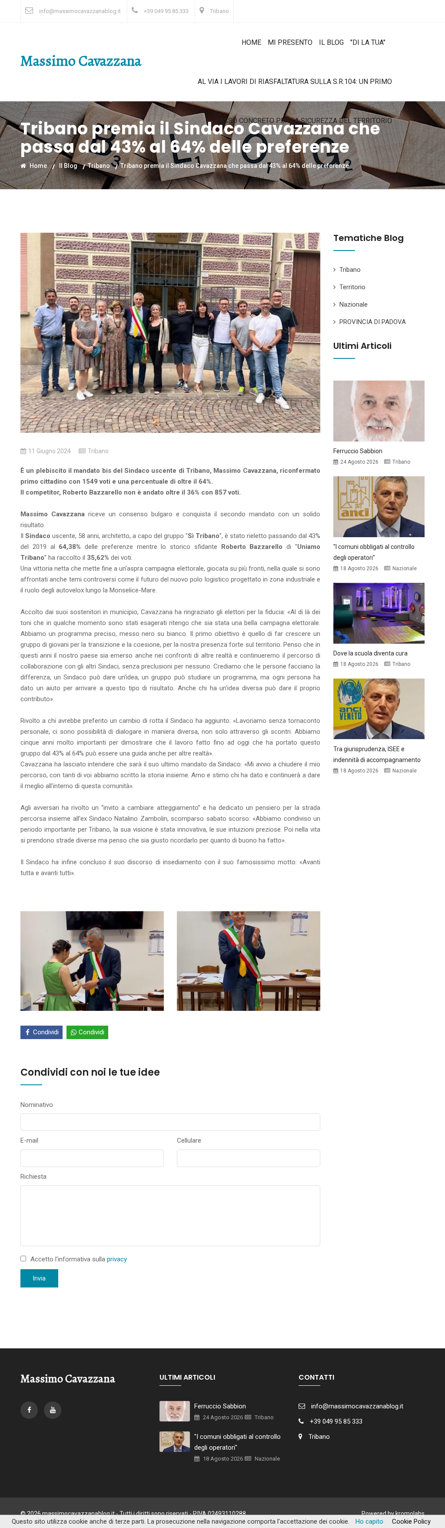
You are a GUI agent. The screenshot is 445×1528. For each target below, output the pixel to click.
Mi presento (290, 42)
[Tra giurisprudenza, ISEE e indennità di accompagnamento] (379, 708)
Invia (39, 1278)
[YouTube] (52, 1410)
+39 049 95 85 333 (166, 11)
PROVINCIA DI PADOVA (372, 322)
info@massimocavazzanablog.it (80, 11)
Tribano (219, 11)
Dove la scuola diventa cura (370, 653)
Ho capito (369, 1521)
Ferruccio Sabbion (357, 451)
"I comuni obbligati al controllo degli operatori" (237, 1442)
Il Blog (331, 42)
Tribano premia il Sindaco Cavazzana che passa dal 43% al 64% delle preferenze (234, 165)
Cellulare (189, 1140)
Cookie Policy (411, 1521)
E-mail (29, 1140)
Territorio (352, 287)
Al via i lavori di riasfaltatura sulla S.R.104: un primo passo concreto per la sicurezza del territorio (295, 101)
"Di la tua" (367, 42)
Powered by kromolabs (393, 1513)
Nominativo (36, 1105)
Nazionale (353, 304)
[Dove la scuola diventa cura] (379, 612)
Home (251, 42)
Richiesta (33, 1176)
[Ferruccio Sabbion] (379, 410)
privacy (117, 1259)
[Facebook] (30, 1410)
